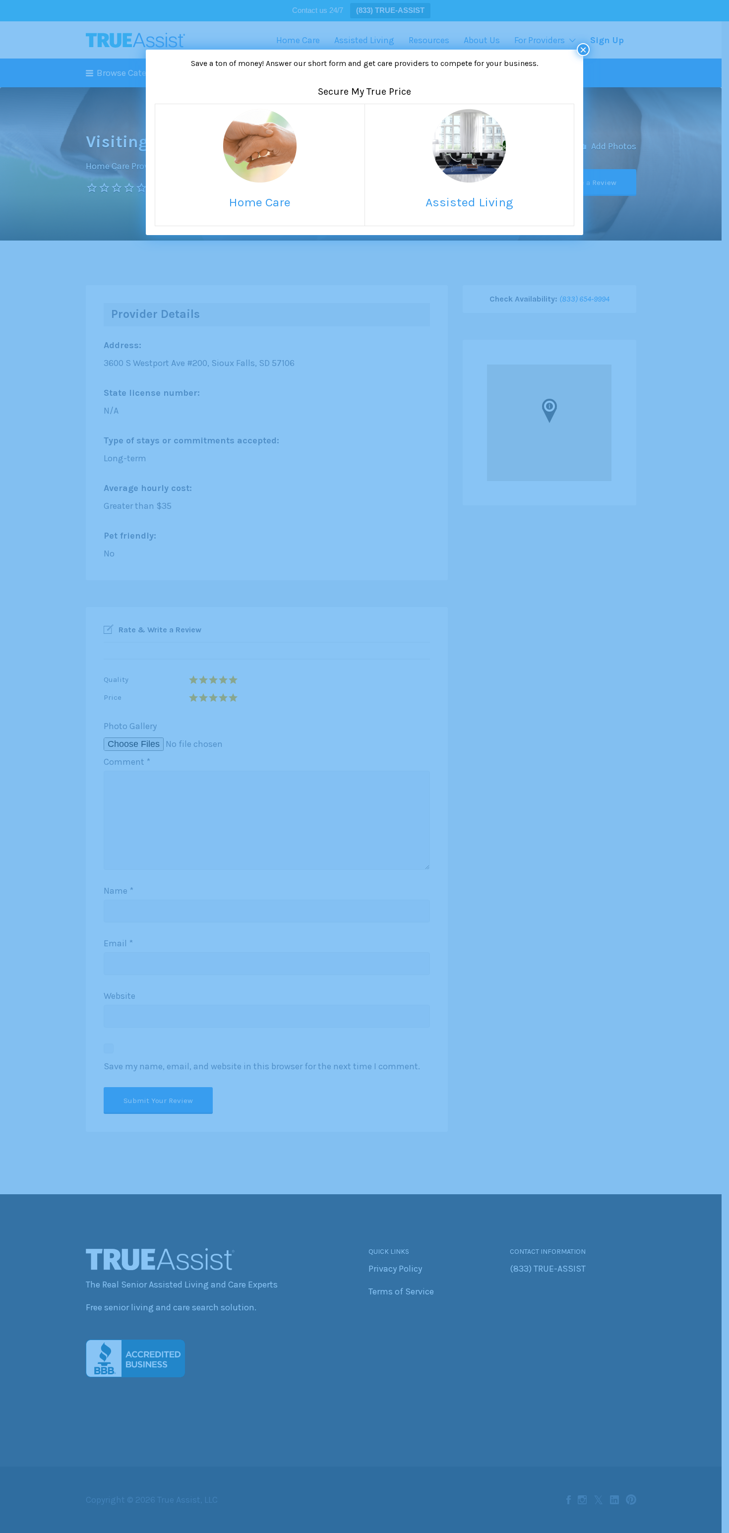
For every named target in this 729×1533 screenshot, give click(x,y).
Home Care (260, 202)
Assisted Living (469, 202)
